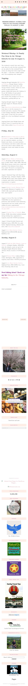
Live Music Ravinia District (14, 230)
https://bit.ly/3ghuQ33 (14, 226)
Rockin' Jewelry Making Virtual (15, 187)
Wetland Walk (11, 256)
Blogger (17, 478)
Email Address (8, 657)
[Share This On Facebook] (12, 284)
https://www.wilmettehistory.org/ (14, 107)
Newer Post (4, 319)
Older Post (23, 319)
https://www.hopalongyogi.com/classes (12, 184)
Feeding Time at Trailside (14, 212)
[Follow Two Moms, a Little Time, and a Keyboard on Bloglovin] (14, 615)
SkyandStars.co (13, 684)
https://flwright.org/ (18, 125)
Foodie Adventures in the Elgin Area (14, 401)
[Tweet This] (14, 284)
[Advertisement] (14, 335)
